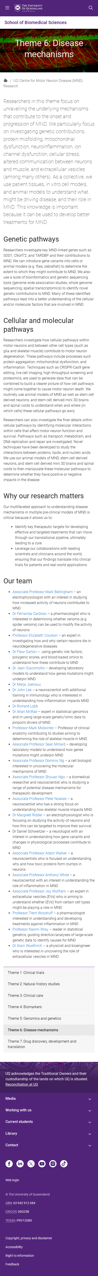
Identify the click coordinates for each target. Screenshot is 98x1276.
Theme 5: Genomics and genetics (34, 1018)
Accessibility (14, 1247)
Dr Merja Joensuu (27, 684)
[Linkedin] (20, 1164)
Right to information (19, 1255)
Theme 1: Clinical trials (26, 972)
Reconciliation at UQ (21, 1084)
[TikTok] (63, 1164)
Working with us (18, 1110)
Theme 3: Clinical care (25, 995)
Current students (19, 1122)
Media (10, 1098)
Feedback (12, 1264)
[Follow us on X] (31, 1164)
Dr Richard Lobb (25, 706)
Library (11, 1133)
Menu (7, 8)
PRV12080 (24, 1220)
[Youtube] (42, 1164)
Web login (12, 1180)
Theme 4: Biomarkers (25, 1007)
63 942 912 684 (24, 1203)
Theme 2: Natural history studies (34, 984)
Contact (11, 1145)
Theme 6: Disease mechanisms (33, 1030)
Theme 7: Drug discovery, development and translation (42, 1044)
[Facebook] (9, 1164)
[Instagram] (53, 1164)
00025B (23, 1211)
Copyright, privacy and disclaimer (28, 1238)
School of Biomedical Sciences (36, 22)
